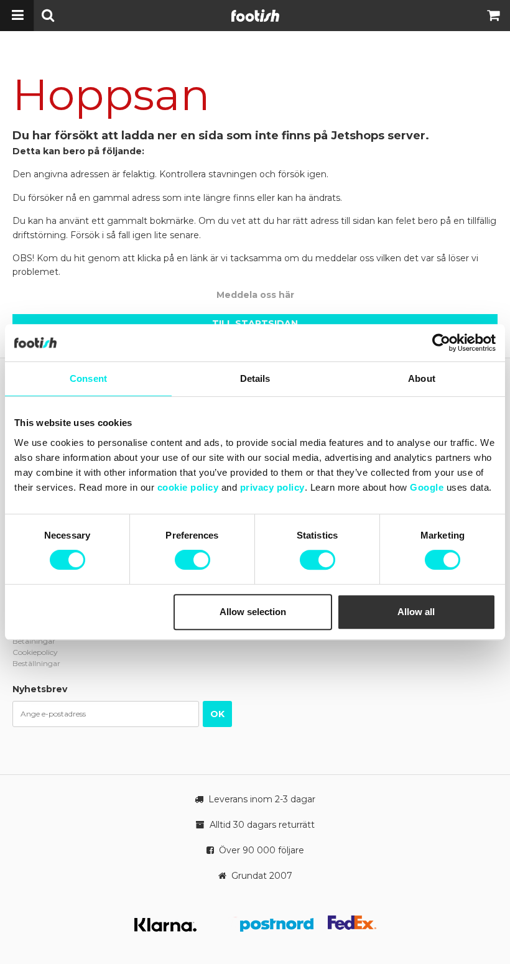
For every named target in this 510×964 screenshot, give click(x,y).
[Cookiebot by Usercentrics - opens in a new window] (441, 342)
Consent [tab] (88, 378)
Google (426, 487)
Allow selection (253, 611)
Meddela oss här (255, 294)
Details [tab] (255, 378)
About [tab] (421, 378)
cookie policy (188, 487)
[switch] (192, 560)
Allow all (416, 611)
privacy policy (272, 487)
